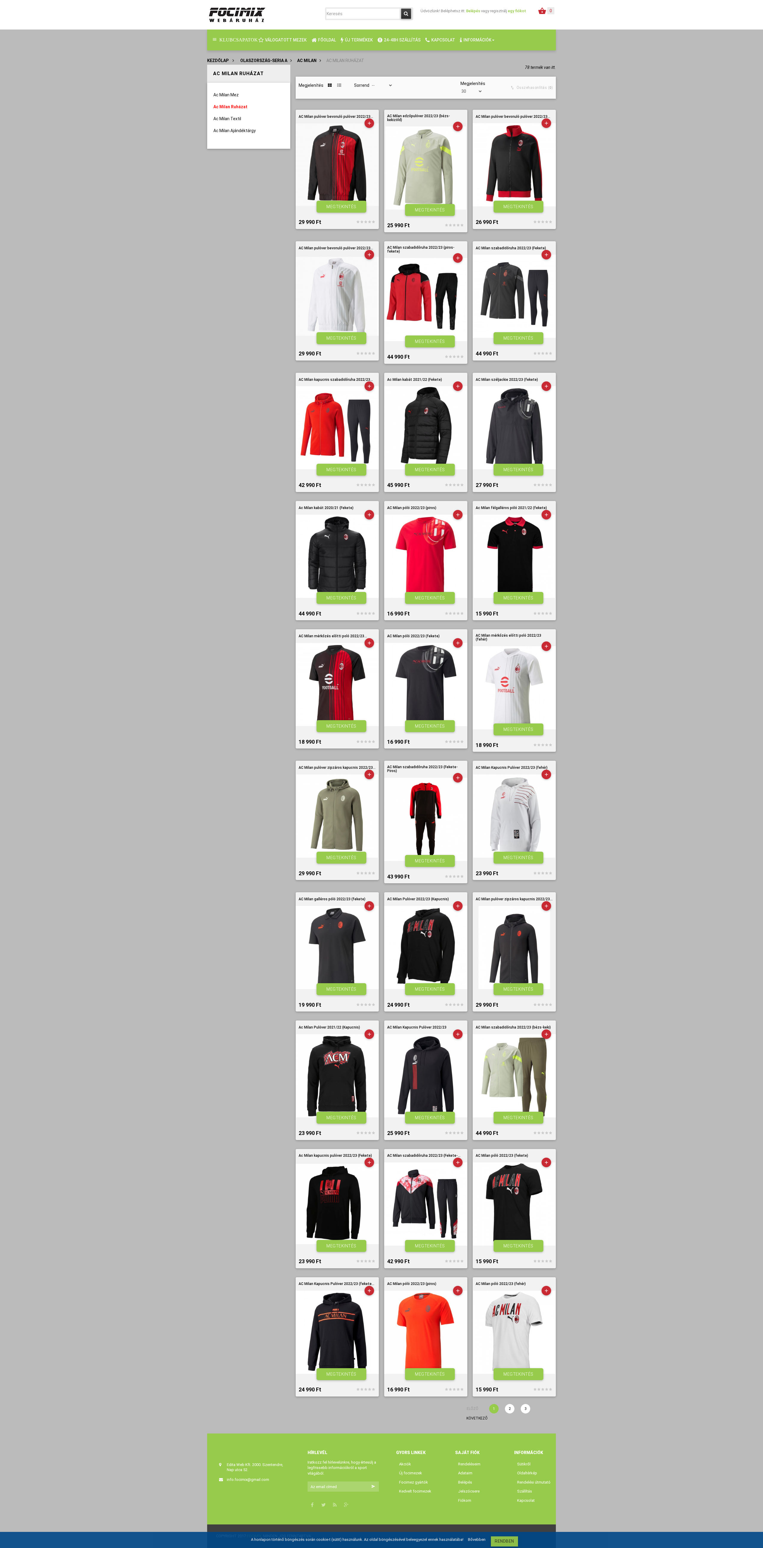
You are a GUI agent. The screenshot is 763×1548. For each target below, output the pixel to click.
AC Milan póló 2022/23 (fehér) (501, 1284)
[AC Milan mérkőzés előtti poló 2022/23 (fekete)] (337, 684)
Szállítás (524, 1491)
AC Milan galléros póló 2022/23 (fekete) (332, 899)
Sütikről (524, 1464)
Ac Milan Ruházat (230, 106)
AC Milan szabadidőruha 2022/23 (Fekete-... (423, 1156)
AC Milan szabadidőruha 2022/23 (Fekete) (511, 248)
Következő (471, 1418)
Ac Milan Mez (226, 94)
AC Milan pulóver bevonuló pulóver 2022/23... (336, 117)
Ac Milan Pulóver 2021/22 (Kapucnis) (329, 1027)
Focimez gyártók (413, 1482)
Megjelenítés (472, 83)
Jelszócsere (469, 1491)
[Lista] (339, 85)
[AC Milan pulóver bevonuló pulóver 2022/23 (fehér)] (337, 296)
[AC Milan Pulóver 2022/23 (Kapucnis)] (425, 947)
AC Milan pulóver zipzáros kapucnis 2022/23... (337, 768)
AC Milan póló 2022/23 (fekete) (413, 636)
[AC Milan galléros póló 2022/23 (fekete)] (337, 947)
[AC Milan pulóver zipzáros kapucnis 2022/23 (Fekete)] (514, 947)
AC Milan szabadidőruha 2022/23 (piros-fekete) (421, 249)
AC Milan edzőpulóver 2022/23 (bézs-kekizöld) (418, 118)
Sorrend (361, 85)
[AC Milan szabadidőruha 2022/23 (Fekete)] (514, 296)
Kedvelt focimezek (415, 1491)
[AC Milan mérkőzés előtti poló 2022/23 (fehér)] (514, 687)
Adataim (465, 1473)
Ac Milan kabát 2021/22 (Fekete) (414, 380)
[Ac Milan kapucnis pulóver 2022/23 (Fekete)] (337, 1204)
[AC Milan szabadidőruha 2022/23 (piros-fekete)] (425, 299)
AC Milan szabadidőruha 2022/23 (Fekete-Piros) (422, 769)
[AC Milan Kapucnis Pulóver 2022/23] (425, 1075)
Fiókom (464, 1500)
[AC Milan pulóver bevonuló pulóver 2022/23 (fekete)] (337, 164)
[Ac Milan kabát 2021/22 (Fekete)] (425, 427)
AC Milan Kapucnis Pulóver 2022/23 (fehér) (512, 768)
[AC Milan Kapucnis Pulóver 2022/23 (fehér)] (514, 816)
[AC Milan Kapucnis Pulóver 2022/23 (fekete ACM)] (337, 1332)
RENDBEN (504, 1541)
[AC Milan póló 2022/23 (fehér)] (514, 1332)
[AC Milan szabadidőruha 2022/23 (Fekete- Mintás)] (425, 1204)
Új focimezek (410, 1473)
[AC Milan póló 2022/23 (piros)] (425, 556)
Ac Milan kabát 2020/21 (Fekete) (326, 508)
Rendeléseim (469, 1464)
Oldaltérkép (527, 1473)
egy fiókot (517, 11)
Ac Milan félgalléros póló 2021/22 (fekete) (511, 508)
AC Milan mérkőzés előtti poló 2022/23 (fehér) (508, 637)
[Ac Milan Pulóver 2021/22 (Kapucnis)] (337, 1075)
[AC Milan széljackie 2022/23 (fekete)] (514, 427)
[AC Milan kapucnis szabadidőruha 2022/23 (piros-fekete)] (337, 427)
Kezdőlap (218, 60)
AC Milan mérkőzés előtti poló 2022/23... (333, 636)
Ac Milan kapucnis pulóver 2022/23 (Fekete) (335, 1156)
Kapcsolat (526, 1500)
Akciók (405, 1464)
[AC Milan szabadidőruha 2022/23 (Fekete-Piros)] (425, 819)
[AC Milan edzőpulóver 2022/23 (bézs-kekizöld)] (425, 168)
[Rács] (329, 85)
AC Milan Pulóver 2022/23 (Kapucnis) (418, 899)
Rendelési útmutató (533, 1482)
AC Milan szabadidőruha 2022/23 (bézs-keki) (513, 1027)
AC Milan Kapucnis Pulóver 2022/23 (416, 1027)
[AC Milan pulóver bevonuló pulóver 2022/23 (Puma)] (514, 164)
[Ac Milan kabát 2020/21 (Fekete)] (337, 556)
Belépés (473, 11)
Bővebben (477, 1539)
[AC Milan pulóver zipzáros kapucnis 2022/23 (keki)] (337, 816)
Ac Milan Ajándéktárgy (234, 130)
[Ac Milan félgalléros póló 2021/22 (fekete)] (514, 556)
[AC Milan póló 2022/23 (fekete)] (425, 684)
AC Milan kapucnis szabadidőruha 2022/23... (336, 380)
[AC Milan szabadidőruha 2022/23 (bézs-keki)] (514, 1075)
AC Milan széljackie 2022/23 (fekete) (507, 380)
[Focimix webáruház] (237, 14)
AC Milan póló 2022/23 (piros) (411, 508)
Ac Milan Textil (227, 118)
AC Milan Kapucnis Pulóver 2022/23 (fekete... (336, 1284)
